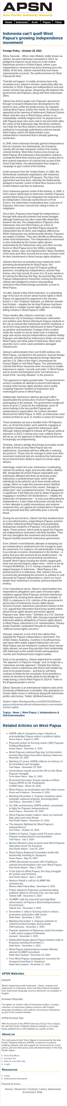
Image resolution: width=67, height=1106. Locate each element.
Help (39, 1092)
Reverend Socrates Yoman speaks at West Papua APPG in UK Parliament (34, 781)
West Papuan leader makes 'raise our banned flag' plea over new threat (35, 816)
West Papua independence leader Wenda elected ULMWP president (33, 950)
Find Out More (11, 1055)
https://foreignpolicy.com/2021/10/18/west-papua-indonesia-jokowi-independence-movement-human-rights (33, 704)
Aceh (35, 22)
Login (7, 1064)
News (16, 712)
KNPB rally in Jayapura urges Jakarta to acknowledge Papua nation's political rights (34, 735)
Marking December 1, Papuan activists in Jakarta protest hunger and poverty (33, 922)
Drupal (17, 1084)
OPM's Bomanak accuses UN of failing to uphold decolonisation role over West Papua (35, 863)
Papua (46, 22)
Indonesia (22, 22)
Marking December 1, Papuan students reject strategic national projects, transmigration (35, 797)
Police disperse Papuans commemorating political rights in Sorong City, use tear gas (34, 891)
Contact (32, 1089)
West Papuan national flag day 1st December (35, 752)
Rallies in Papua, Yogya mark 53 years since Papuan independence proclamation (35, 835)
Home (8, 22)
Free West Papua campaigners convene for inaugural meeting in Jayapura (34, 960)
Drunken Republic (12, 999)
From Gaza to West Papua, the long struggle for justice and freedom (35, 872)
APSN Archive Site (13, 1018)
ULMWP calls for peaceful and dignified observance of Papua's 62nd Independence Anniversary (34, 902)
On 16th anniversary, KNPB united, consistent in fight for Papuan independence (36, 807)
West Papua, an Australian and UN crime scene (37, 789)
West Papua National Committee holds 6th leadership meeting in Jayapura (34, 854)
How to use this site (14, 1061)
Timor (58, 22)
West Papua (29, 712)
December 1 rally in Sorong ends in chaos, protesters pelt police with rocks (34, 913)
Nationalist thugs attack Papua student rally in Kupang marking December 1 (36, 941)
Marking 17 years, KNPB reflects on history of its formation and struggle (36, 763)
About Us (19, 1089)
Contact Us (10, 1058)
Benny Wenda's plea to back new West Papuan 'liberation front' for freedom (37, 844)
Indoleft (6, 980)
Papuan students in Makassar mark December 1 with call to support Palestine (36, 932)
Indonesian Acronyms (15, 1078)
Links (7, 1075)
